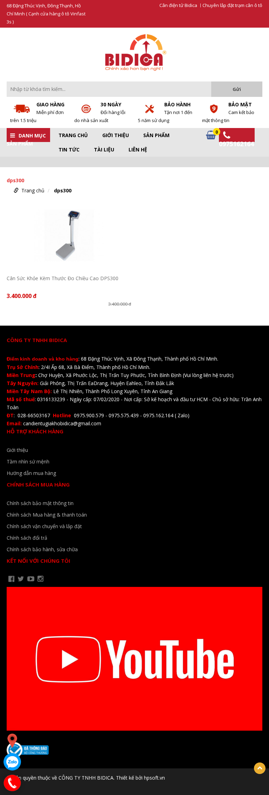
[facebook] (11, 578)
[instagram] (40, 578)
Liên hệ (138, 149)
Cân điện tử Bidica (178, 5)
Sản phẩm (156, 135)
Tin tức (69, 149)
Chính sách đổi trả (27, 537)
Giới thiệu (115, 135)
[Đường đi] (12, 741)
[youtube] (30, 578)
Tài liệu (104, 149)
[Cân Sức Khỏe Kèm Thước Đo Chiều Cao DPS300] (69, 238)
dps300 (62, 190)
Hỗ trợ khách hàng (35, 431)
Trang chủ (73, 135)
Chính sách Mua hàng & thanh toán (47, 514)
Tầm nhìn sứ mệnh (28, 461)
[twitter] (21, 578)
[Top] (259, 768)
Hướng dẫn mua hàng (31, 473)
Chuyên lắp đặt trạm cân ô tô (232, 5)
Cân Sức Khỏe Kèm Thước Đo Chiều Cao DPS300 (62, 278)
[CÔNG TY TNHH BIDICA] (135, 52)
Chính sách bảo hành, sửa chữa (42, 549)
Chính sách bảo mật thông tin (40, 503)
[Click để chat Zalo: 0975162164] (12, 762)
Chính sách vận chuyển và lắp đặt (44, 526)
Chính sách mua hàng (38, 484)
